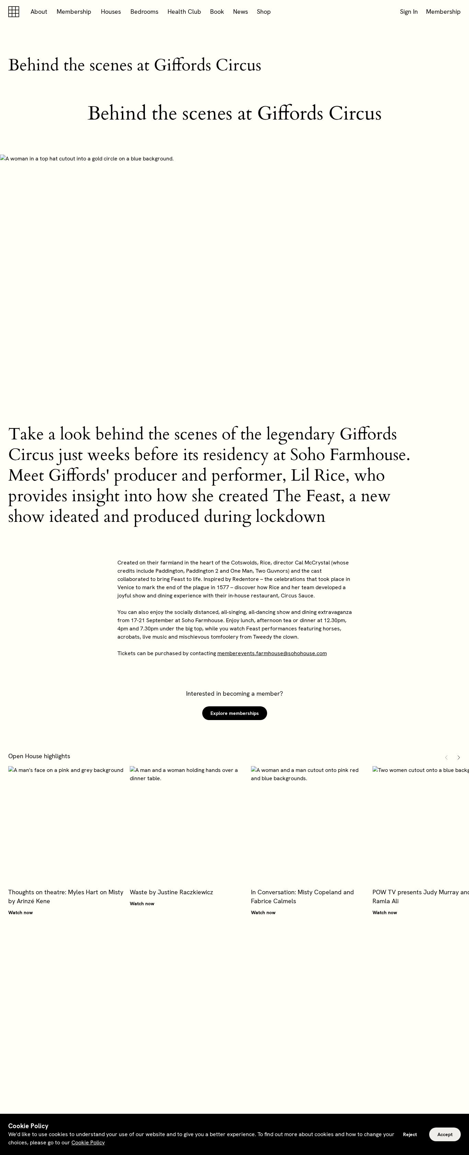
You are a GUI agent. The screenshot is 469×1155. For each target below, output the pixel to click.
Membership (74, 11)
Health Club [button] (184, 11)
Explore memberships (234, 713)
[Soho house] (15, 11)
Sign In (409, 11)
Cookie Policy (88, 1142)
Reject (410, 1134)
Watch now (20, 912)
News (240, 11)
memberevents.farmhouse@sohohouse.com (272, 653)
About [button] (39, 11)
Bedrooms (144, 11)
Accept (445, 1134)
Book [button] (217, 11)
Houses (111, 11)
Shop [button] (264, 11)
